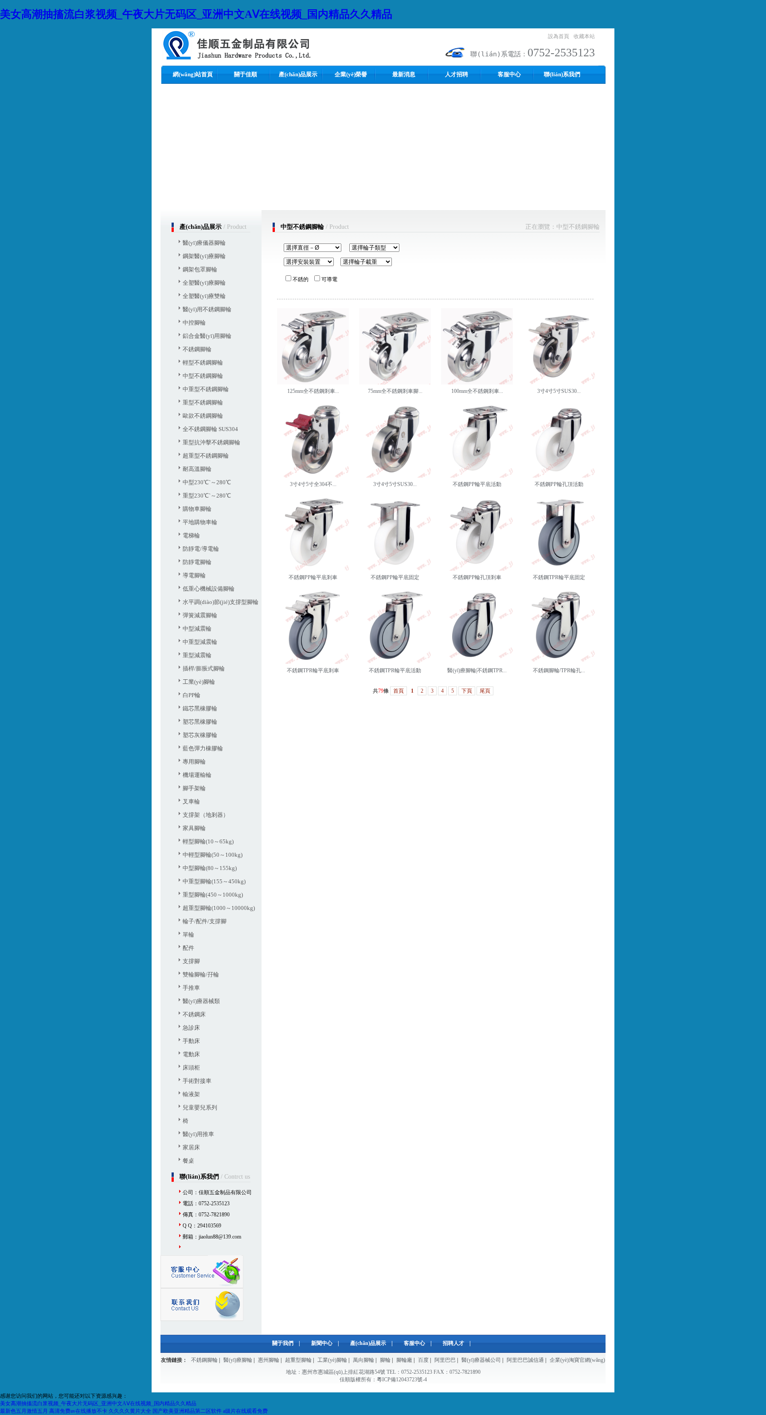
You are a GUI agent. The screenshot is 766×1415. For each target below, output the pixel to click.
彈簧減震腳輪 (200, 615)
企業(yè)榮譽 (351, 74)
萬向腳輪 (363, 1360)
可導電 (329, 279)
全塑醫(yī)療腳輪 (204, 282)
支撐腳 (191, 961)
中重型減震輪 (200, 642)
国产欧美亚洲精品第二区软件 (187, 1411)
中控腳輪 (194, 322)
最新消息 (403, 74)
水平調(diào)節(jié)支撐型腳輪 (220, 602)
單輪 (188, 934)
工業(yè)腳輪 (199, 681)
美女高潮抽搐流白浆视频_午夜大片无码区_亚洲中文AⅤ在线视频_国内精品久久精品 (196, 14)
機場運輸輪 (197, 775)
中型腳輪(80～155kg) (210, 868)
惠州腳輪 (268, 1360)
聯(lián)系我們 (562, 74)
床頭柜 (191, 1067)
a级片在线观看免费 (245, 1411)
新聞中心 (321, 1343)
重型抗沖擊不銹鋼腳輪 (211, 442)
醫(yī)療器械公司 (481, 1360)
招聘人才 (453, 1343)
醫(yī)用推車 (198, 1134)
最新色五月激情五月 (24, 1411)
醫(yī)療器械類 (201, 1001)
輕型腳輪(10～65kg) (208, 841)
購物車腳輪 (197, 509)
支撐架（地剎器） (206, 814)
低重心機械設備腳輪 (208, 588)
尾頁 (485, 691)
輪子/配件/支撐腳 (205, 921)
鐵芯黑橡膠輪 (200, 708)
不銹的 (301, 279)
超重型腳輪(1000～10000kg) (219, 908)
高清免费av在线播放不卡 (78, 1411)
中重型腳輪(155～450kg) (214, 881)
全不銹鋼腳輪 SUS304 (210, 429)
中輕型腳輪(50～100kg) (212, 854)
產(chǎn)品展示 (298, 74)
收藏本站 (584, 36)
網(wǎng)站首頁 (193, 74)
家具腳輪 (194, 828)
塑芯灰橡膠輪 (200, 735)
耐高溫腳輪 (197, 469)
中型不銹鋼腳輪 (203, 375)
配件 (188, 948)
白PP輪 (191, 695)
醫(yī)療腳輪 (237, 1360)
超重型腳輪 (298, 1360)
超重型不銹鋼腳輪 (206, 455)
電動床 (191, 1054)
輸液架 (191, 1094)
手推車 (191, 987)
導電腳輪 (194, 575)
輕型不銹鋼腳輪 (203, 362)
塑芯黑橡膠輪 (200, 721)
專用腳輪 (194, 761)
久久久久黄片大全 (130, 1411)
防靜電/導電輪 (201, 548)
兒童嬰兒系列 (200, 1107)
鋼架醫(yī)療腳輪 (204, 256)
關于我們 (282, 1343)
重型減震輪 (197, 655)
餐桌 (188, 1160)
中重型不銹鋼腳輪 (206, 389)
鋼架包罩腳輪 (200, 269)
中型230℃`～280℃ (207, 482)
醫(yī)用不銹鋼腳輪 (207, 309)
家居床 (191, 1147)
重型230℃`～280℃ (207, 495)
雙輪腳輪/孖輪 (201, 974)
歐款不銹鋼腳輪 (203, 415)
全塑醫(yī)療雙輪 (204, 296)
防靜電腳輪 (197, 562)
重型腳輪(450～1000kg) (213, 894)
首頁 (398, 691)
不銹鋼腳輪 (197, 349)
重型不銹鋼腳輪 (203, 402)
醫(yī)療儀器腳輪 (204, 242)
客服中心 (509, 74)
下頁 (466, 691)
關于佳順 (245, 74)
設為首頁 (558, 36)
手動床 (191, 1041)
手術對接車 (197, 1081)
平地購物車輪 (200, 522)
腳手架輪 (194, 788)
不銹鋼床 (194, 1014)
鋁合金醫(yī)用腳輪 (207, 336)
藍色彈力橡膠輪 (203, 748)
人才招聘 (456, 74)
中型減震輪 (197, 628)
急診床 (191, 1027)
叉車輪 (191, 801)
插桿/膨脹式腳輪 (204, 668)
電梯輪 (191, 535)
